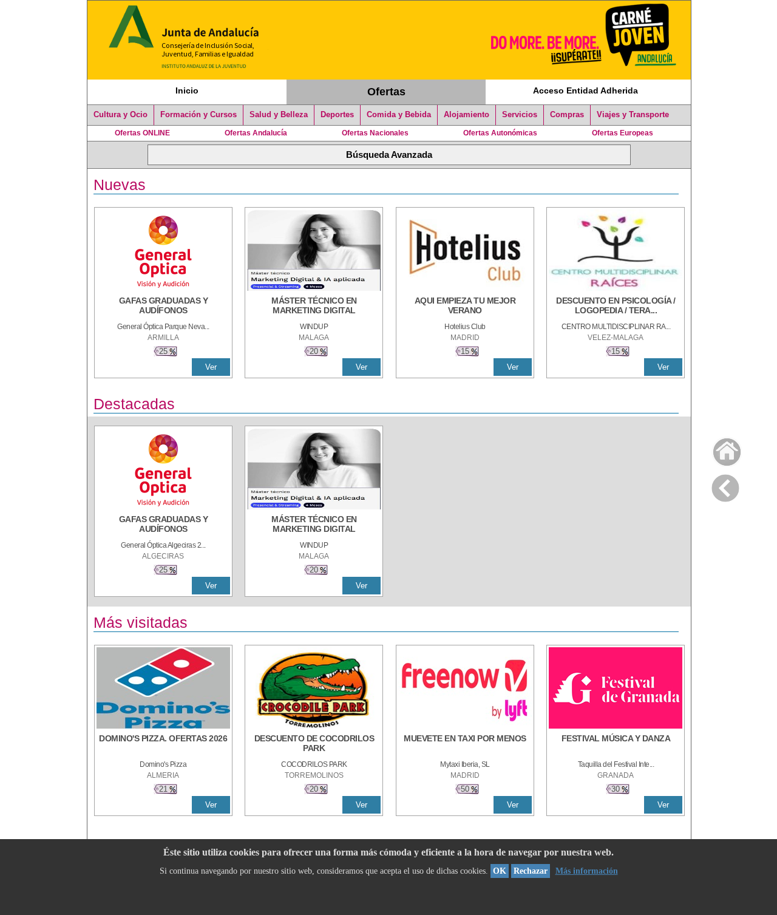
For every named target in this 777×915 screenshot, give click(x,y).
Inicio (186, 90)
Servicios (519, 115)
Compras (567, 115)
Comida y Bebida (399, 115)
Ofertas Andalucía (256, 133)
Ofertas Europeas (622, 133)
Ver (211, 367)
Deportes (337, 115)
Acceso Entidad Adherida (585, 90)
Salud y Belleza (278, 115)
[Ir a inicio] (719, 449)
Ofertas (386, 92)
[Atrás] (725, 486)
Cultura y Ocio (120, 115)
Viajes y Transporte (633, 115)
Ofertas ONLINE (142, 133)
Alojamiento (466, 115)
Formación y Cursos (198, 115)
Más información (586, 871)
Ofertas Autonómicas (500, 133)
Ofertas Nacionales (375, 133)
